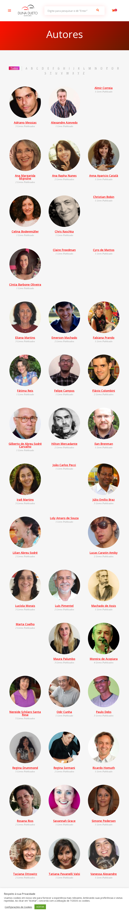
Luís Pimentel (64, 606)
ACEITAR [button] (40, 906)
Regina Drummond (25, 768)
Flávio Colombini (103, 391)
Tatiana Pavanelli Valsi (64, 874)
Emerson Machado (64, 337)
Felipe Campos (64, 391)
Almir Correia (104, 88)
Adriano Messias (25, 122)
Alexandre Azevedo (64, 122)
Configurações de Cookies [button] (18, 906)
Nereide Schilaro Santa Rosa (25, 713)
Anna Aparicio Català (103, 175)
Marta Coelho (25, 624)
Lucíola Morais (25, 606)
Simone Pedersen (104, 821)
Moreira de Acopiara (104, 659)
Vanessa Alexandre (103, 874)
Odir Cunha (64, 712)
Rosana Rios (25, 821)
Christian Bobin (103, 197)
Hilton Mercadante (64, 444)
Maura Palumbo (64, 659)
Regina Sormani (64, 768)
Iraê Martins (25, 499)
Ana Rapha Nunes (64, 175)
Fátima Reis (25, 391)
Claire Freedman (64, 250)
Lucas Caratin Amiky (104, 553)
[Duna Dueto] (27, 11)
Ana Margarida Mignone (25, 177)
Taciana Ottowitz (25, 874)
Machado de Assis (103, 606)
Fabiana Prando (103, 337)
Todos (14, 68)
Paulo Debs (103, 712)
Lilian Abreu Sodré (25, 553)
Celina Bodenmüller (25, 231)
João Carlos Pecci (64, 465)
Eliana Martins (25, 337)
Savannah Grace (64, 821)
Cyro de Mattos (103, 250)
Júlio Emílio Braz (104, 499)
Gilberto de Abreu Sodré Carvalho (25, 445)
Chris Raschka (64, 231)
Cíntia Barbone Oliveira (25, 284)
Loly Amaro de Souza (64, 518)
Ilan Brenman (103, 444)
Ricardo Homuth (104, 768)
